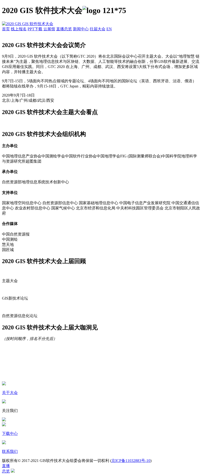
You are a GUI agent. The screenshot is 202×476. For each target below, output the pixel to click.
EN (109, 29)
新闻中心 (81, 29)
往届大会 (97, 29)
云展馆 (49, 29)
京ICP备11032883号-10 (130, 461)
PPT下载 (35, 29)
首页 (6, 29)
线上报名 (19, 29)
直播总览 (64, 29)
